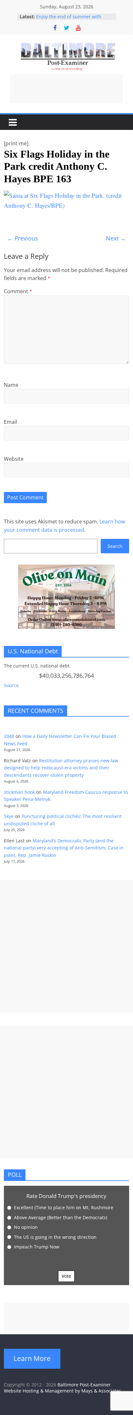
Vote (66, 1276)
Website (14, 458)
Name (11, 384)
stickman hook (19, 792)
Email (10, 421)
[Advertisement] (66, 88)
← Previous (22, 238)
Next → (116, 238)
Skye (9, 816)
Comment (18, 291)
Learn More (32, 1358)
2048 (9, 736)
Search (114, 546)
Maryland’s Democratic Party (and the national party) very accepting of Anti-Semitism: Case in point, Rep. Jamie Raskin (64, 848)
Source (11, 685)
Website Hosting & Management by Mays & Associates (62, 1391)
